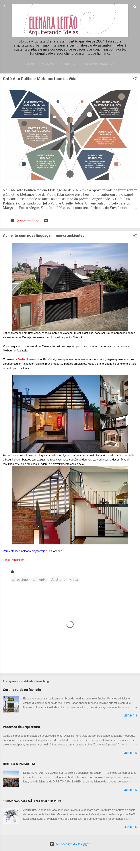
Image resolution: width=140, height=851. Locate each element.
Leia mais (130, 715)
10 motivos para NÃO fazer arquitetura (32, 801)
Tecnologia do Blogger (72, 844)
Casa (74, 579)
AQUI (49, 550)
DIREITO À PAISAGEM (19, 764)
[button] (135, 79)
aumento (39, 579)
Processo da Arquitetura (21, 727)
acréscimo (20, 579)
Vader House (26, 359)
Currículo (68, 64)
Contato (47, 64)
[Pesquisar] (135, 7)
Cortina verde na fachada (22, 690)
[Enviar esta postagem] (46, 222)
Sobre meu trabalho (98, 64)
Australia (58, 579)
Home (30, 64)
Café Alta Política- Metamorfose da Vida (39, 78)
